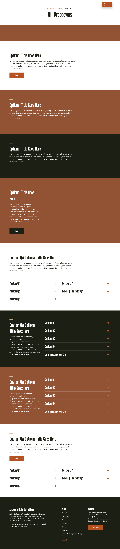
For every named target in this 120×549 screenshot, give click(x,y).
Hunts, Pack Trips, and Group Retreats (72, 535)
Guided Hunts (80, 4)
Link (16, 75)
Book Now (106, 5)
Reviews (54, 4)
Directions (63, 4)
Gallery (46, 4)
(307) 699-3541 (93, 4)
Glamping (37, 4)
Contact (64, 539)
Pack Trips (71, 4)
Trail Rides (27, 4)
